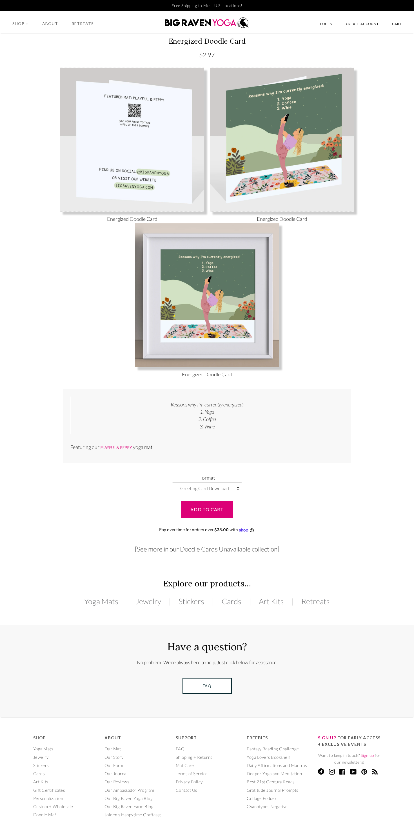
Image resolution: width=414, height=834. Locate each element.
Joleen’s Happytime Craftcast (132, 814)
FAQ (180, 748)
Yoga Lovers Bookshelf (268, 757)
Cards (231, 601)
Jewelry (148, 601)
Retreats (83, 23)
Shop (19, 23)
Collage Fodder (262, 798)
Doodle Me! (44, 814)
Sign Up (327, 737)
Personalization (48, 798)
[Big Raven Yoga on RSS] (375, 772)
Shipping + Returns (194, 757)
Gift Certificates (49, 790)
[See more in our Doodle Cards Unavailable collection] (207, 549)
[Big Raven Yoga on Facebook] (342, 772)
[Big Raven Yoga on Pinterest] (364, 772)
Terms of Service (192, 773)
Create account (362, 24)
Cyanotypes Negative (267, 806)
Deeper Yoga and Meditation (274, 773)
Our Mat (112, 748)
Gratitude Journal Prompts (272, 790)
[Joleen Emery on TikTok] (321, 772)
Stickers (191, 601)
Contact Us (186, 790)
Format (207, 478)
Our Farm (113, 765)
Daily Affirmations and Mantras (277, 765)
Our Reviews (116, 781)
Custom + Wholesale (53, 806)
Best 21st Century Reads (271, 781)
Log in (326, 24)
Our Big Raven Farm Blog (129, 806)
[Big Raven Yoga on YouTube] (353, 772)
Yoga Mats (101, 601)
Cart (397, 24)
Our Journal (116, 773)
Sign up (367, 755)
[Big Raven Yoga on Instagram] (332, 772)
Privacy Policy (189, 781)
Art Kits (271, 601)
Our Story (114, 757)
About (50, 23)
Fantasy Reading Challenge (273, 748)
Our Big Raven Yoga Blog (128, 798)
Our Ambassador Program (129, 790)
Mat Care (185, 765)
